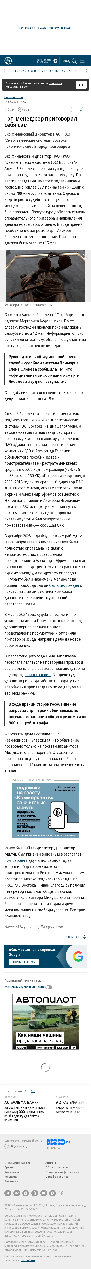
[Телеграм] (7, 1193)
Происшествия (13, 97)
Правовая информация (62, 1172)
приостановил (38, 674)
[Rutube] (43, 1193)
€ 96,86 (32, 71)
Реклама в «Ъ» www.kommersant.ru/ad (45, 28)
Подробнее (28, 1260)
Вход (66, 61)
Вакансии (11, 1181)
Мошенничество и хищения (24, 987)
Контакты (11, 1172)
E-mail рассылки (57, 1177)
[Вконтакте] (16, 1193)
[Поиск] (74, 60)
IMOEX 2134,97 (64, 71)
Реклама (10, 1177)
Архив (8, 1167)
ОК (81, 85)
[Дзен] (25, 1193)
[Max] (52, 1193)
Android (51, 1163)
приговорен (14, 860)
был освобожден (64, 585)
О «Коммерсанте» (17, 1163)
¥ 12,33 (46, 71)
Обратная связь (57, 1167)
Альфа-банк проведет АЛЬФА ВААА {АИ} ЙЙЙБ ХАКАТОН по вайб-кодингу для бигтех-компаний (24, 1114)
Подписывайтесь (24, 962)
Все (33, 1091)
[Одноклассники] (34, 1193)
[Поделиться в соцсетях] (81, 109)
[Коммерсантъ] (8, 61)
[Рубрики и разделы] (82, 60)
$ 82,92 (19, 71)
